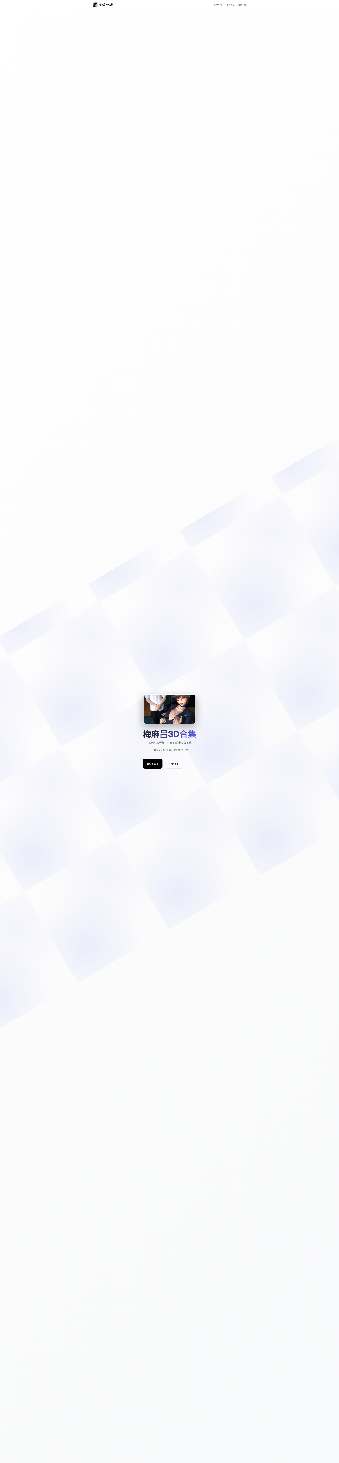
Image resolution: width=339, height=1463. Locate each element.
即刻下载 (242, 4)
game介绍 (218, 4)
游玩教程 (230, 4)
